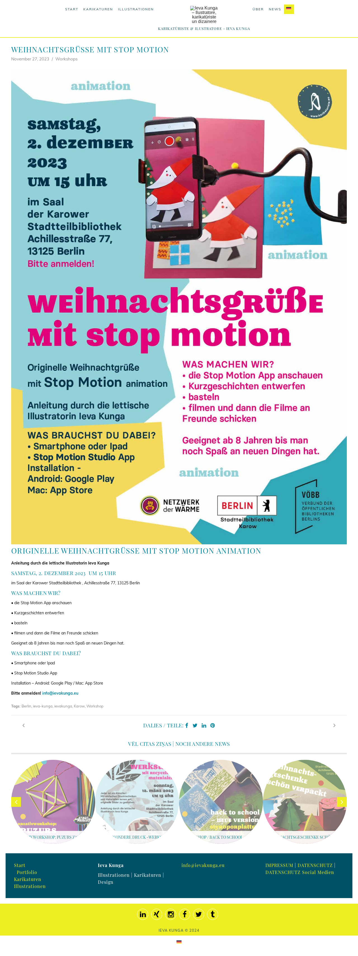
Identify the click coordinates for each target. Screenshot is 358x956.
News (275, 9)
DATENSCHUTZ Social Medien (299, 872)
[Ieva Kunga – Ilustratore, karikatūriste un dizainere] (204, 15)
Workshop (94, 706)
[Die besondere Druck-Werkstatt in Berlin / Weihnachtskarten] (334, 725)
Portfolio (27, 872)
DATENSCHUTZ (315, 865)
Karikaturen (98, 9)
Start (71, 9)
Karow (79, 706)
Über (258, 9)
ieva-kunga (43, 706)
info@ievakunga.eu (60, 693)
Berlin (26, 706)
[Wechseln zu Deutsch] (179, 941)
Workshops (66, 59)
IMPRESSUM (279, 865)
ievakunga (63, 706)
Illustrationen (136, 9)
